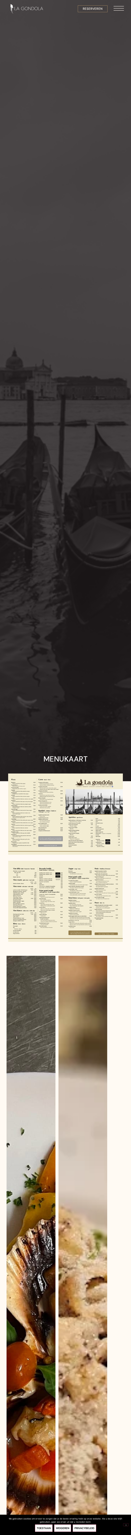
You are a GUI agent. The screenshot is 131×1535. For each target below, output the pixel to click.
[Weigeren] (126, 1524)
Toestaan (44, 1528)
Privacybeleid (84, 1528)
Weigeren (62, 1528)
